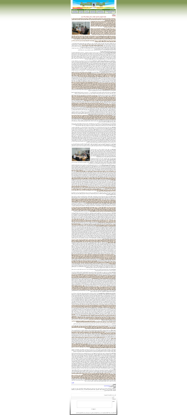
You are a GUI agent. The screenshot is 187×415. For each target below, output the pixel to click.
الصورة (86, 12)
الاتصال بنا (81, 12)
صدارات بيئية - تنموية (100, 12)
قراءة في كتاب (92, 12)
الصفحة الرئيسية (75, 12)
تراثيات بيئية (110, 12)
